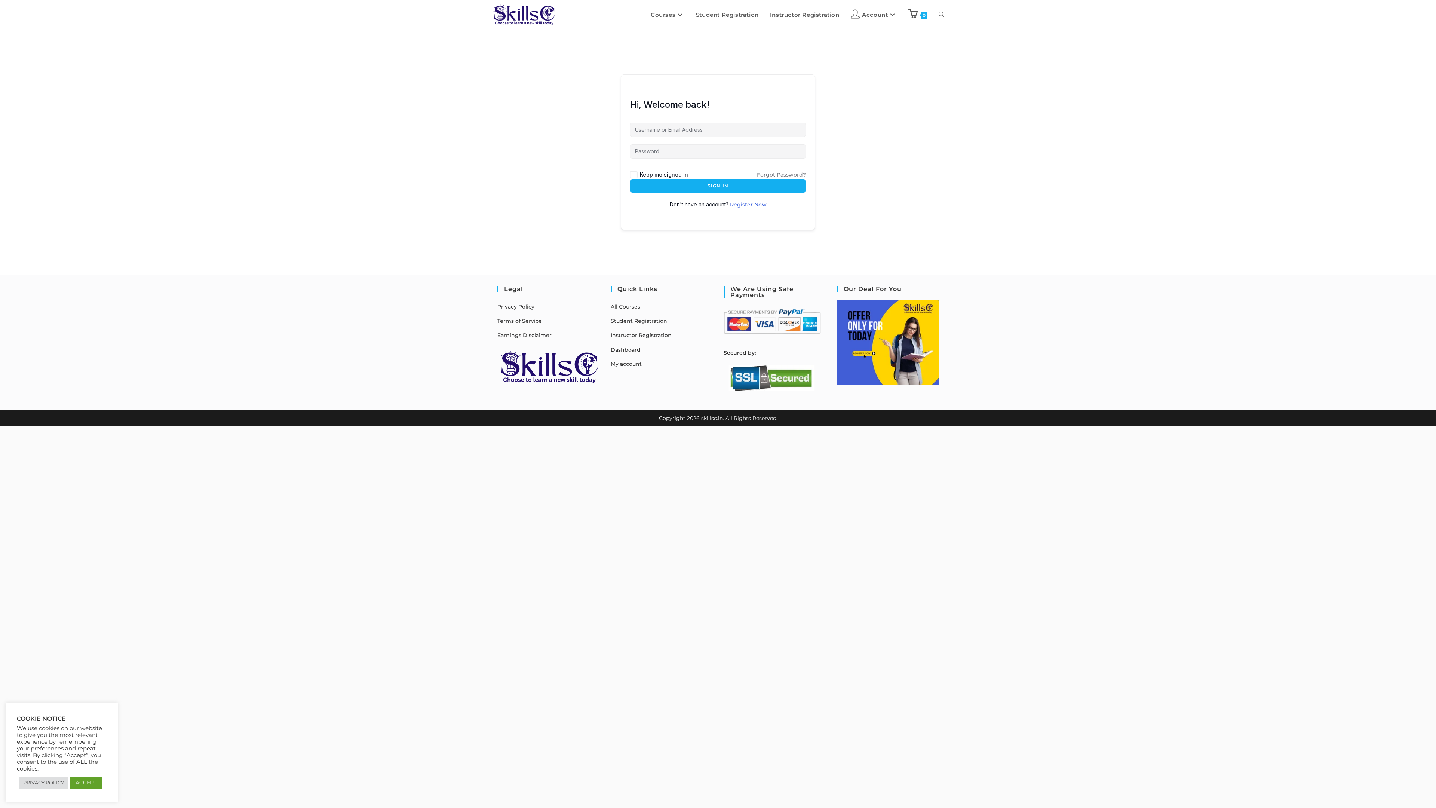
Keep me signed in (664, 174)
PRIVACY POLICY (43, 783)
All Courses (625, 306)
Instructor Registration (641, 335)
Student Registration (639, 321)
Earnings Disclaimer (524, 335)
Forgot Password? (781, 174)
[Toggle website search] (941, 15)
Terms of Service (519, 321)
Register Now (748, 204)
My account (626, 364)
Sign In (718, 186)
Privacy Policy (515, 306)
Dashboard (626, 349)
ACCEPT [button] (86, 782)
